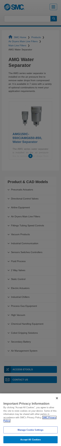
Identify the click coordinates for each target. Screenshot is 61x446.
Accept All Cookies (30, 439)
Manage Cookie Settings (31, 430)
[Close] (57, 398)
